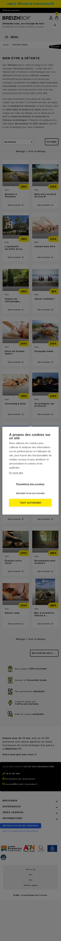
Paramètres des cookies (30, 484)
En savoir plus (16, 472)
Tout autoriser (30, 502)
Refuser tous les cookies (30, 493)
